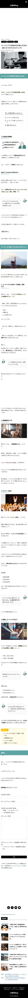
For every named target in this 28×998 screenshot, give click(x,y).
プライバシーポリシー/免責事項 (17, 989)
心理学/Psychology (7, 987)
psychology (9, 914)
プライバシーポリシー (16, 865)
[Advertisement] (14, 24)
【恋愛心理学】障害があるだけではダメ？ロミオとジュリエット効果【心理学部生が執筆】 (18, 956)
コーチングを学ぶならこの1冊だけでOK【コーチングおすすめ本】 (17, 936)
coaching (5, 914)
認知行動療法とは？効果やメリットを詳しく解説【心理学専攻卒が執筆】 (18, 967)
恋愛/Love (15, 987)
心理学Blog (14, 5)
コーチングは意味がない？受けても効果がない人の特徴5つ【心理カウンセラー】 (18, 946)
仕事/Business (21, 987)
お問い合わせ (6, 989)
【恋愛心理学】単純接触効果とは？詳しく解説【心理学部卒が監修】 (18, 926)
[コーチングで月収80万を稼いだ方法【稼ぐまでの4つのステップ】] (15, 907)
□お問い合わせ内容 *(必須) (8, 808)
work (14, 914)
